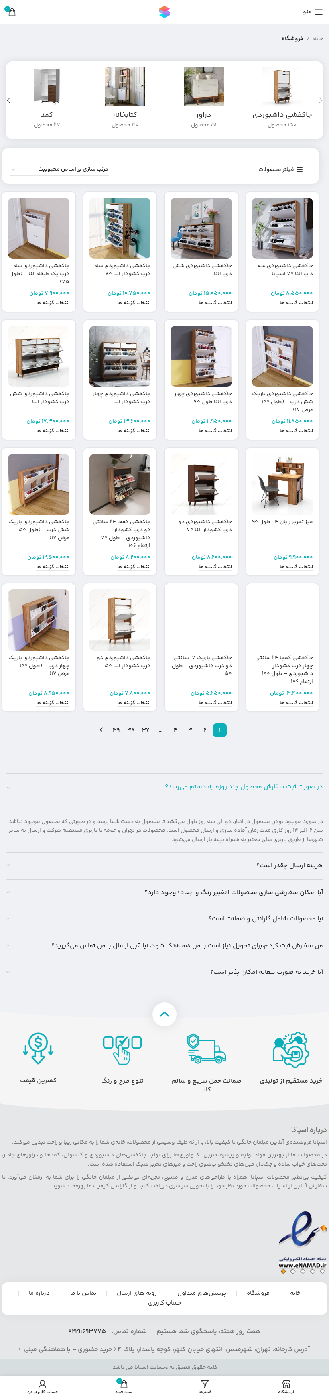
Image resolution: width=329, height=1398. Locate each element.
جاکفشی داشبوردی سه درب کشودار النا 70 (122, 270)
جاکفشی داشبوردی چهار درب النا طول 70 (203, 398)
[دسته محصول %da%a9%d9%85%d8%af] (47, 100)
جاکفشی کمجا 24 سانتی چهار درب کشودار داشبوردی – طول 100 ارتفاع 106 (284, 670)
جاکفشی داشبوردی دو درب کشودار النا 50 (123, 662)
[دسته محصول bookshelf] (125, 100)
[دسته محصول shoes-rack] (282, 100)
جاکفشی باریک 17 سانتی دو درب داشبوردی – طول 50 (202, 666)
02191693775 (87, 1332)
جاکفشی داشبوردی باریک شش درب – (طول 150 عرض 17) (38, 530)
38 (131, 730)
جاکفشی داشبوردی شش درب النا (202, 270)
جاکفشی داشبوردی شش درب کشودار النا (39, 398)
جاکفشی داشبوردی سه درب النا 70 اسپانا (285, 270)
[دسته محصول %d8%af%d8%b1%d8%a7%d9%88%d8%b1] (204, 100)
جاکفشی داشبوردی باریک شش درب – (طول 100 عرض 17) (282, 402)
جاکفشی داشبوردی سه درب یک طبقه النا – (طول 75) (39, 274)
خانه (318, 39)
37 (146, 730)
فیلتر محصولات (276, 170)
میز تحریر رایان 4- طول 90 (282, 522)
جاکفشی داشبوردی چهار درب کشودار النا (121, 398)
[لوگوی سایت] (164, 12)
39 (116, 730)
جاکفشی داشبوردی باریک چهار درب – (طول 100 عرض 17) (38, 666)
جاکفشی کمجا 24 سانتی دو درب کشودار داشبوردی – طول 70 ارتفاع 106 (121, 534)
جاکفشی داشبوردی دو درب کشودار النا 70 (205, 526)
